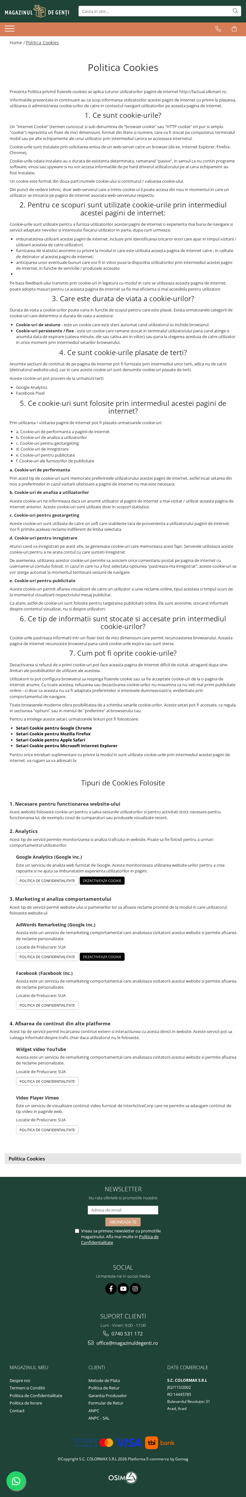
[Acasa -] (37, 11)
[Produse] (10, 30)
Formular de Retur (105, 1403)
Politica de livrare (26, 1403)
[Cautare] (235, 11)
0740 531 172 (126, 1333)
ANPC (93, 1411)
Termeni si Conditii (27, 1388)
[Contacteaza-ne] (218, 28)
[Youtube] (123, 1288)
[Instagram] (135, 1288)
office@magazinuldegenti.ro (126, 1343)
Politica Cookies (42, 42)
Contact (17, 1411)
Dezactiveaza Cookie (102, 880)
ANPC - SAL (99, 1418)
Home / (17, 42)
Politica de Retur (103, 1388)
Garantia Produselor (107, 1395)
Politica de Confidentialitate (47, 880)
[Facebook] (111, 1288)
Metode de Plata (104, 1380)
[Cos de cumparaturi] (234, 28)
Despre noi (20, 1380)
